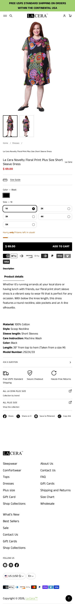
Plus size (9, 490)
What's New (11, 514)
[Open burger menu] (5, 16)
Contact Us (48, 470)
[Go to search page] (11, 16)
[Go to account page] (64, 16)
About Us (46, 463)
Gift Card (9, 497)
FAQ (43, 477)
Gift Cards (47, 483)
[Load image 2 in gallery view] (26, 126)
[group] (13, 277)
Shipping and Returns (55, 490)
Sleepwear (10, 463)
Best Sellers (11, 521)
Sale (6, 528)
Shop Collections (14, 503)
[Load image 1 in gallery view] (10, 126)
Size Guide (15, 179)
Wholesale (47, 503)
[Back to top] (69, 598)
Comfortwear (12, 470)
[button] (11, 16)
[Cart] (69, 16)
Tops (6, 477)
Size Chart (47, 497)
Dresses (15, 143)
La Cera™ (32, 598)
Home (5, 143)
